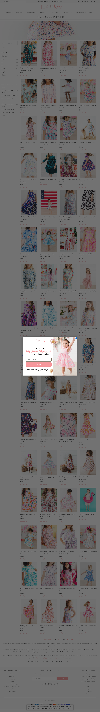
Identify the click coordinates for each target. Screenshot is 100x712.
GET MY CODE (38, 364)
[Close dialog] (76, 338)
